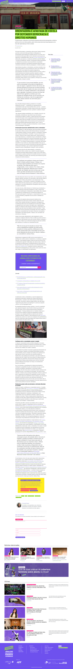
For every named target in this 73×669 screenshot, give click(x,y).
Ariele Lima (23, 560)
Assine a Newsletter (56, 1)
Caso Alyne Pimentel (34, 651)
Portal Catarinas (8, 560)
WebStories (21, 651)
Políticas (46, 651)
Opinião (28, 596)
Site (16, 534)
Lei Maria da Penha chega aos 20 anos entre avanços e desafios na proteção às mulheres (56, 89)
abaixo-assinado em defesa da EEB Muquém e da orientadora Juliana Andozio (30, 421)
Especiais (20, 650)
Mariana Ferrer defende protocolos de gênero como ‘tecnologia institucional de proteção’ (11, 558)
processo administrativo (38, 57)
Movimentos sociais (30, 584)
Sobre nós (47, 645)
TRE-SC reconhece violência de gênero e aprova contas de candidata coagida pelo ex (37, 622)
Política (31, 607)
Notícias (34, 584)
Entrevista (21, 647)
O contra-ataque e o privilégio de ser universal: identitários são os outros (56, 66)
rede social (42, 315)
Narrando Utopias (33, 648)
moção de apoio (28, 430)
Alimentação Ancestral (34, 650)
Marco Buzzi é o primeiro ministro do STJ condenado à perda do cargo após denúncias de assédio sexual (56, 81)
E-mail (17, 532)
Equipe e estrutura (48, 648)
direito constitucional (22, 246)
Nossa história (47, 650)
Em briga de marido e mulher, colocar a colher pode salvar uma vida (37, 598)
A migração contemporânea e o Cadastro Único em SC (28, 280)
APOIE (60, 646)
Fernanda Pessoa (19, 45)
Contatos (46, 653)
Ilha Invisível (32, 647)
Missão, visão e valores (49, 647)
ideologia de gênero (18, 497)
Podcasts (31, 645)
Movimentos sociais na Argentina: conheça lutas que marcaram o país (36, 586)
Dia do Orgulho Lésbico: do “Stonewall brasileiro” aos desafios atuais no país (28, 558)
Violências (31, 596)
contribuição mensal (33, 490)
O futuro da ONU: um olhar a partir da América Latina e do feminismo (59, 558)
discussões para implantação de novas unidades (26, 471)
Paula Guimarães (40, 560)
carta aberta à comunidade (33, 388)
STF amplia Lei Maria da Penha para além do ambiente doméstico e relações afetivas (36, 634)
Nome (17, 530)
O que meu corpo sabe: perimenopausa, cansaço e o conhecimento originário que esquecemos (56, 73)
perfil (38, 431)
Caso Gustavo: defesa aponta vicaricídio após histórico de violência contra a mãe (56, 60)
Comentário (19, 519)
